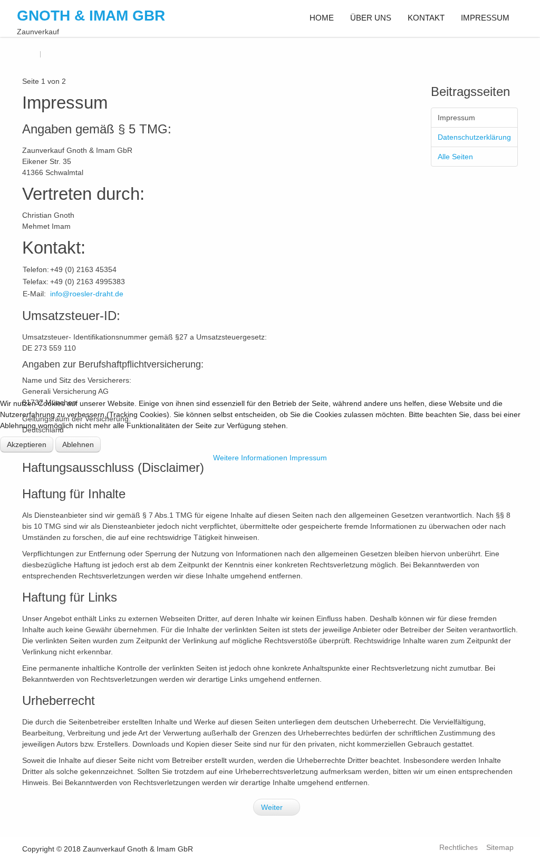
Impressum (308, 457)
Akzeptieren (26, 444)
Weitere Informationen (250, 457)
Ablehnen (78, 444)
